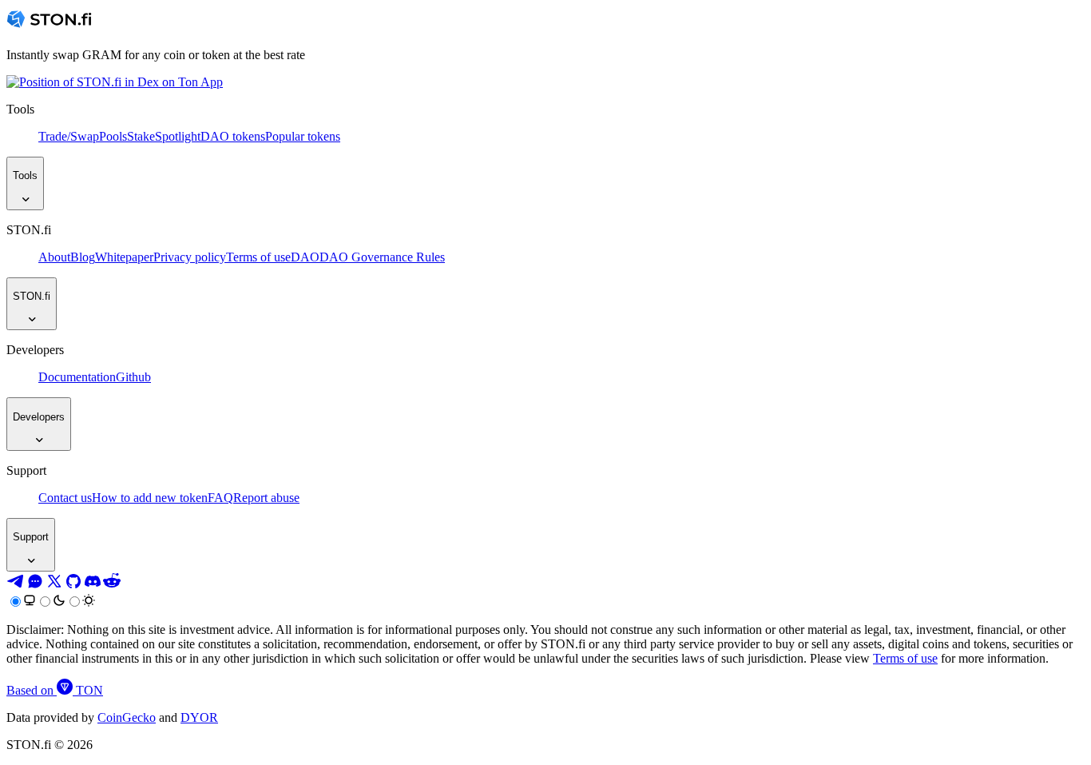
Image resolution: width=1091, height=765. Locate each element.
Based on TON (54, 690)
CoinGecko (126, 717)
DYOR (199, 717)
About (54, 257)
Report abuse (266, 497)
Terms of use (258, 257)
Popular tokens (302, 136)
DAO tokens (232, 136)
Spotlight (177, 136)
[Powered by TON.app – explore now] (114, 82)
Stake (141, 136)
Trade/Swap (68, 136)
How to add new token (150, 497)
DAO (305, 257)
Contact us (65, 497)
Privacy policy (189, 257)
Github (133, 377)
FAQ (220, 497)
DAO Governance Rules (382, 257)
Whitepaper (124, 257)
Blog (82, 257)
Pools (113, 136)
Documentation (77, 377)
